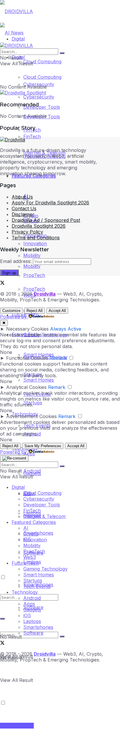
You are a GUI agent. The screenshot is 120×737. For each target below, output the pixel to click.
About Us (22, 197)
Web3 (29, 557)
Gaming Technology (45, 569)
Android (32, 598)
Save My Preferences (42, 446)
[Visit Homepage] (16, 11)
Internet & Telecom (44, 516)
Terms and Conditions (36, 238)
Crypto (30, 534)
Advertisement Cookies (31, 416)
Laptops (32, 621)
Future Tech (25, 563)
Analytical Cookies (26, 387)
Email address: (16, 261)
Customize (11, 310)
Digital (18, 487)
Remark (58, 358)
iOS (27, 615)
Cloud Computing (42, 61)
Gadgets (32, 610)
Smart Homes (38, 354)
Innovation (35, 540)
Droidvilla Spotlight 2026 (39, 226)
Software (33, 633)
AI (25, 528)
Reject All (35, 310)
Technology (25, 592)
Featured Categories (34, 522)
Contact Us (24, 208)
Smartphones (38, 627)
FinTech (32, 136)
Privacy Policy (27, 232)
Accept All (57, 310)
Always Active (65, 329)
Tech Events (37, 586)
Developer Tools (41, 505)
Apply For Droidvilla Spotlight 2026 (50, 203)
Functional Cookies (27, 358)
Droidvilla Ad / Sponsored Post (46, 220)
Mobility (31, 255)
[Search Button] (62, 636)
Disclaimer (23, 214)
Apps (29, 604)
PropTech (34, 275)
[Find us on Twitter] (2, 283)
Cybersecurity (38, 97)
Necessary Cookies (27, 329)
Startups (32, 580)
